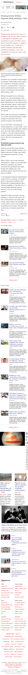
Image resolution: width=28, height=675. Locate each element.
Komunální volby (5, 597)
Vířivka (23, 646)
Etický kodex (19, 664)
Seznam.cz (19, 2)
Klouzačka (19, 644)
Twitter (9, 662)
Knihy (10, 364)
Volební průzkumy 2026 (7, 588)
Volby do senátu (5, 595)
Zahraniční (11, 313)
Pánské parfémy (18, 656)
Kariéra (19, 662)
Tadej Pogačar (18, 592)
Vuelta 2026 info (19, 586)
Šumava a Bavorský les (7, 623)
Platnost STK (18, 629)
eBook (4, 27)
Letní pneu (6, 654)
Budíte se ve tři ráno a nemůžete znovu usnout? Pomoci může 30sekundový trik (18, 326)
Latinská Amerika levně (7, 627)
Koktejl (10, 382)
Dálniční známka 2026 (20, 621)
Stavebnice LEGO (8, 651)
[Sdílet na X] (9, 215)
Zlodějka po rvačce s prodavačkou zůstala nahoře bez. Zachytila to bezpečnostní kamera (17, 377)
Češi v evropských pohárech (17, 639)
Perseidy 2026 (18, 636)
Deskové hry (13, 654)
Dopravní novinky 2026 (20, 623)
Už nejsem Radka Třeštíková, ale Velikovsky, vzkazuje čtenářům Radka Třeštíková (17, 360)
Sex (14, 222)
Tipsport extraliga (5, 607)
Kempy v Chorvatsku (6, 619)
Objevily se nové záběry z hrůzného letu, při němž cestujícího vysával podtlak (20, 486)
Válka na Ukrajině (13, 415)
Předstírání (21, 220)
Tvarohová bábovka (20, 609)
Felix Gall (17, 595)
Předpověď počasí (9, 636)
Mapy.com (18, 633)
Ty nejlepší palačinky (20, 602)
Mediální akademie (9, 664)
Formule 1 (3, 611)
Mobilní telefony (19, 649)
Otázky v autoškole (19, 627)
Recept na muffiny (19, 604)
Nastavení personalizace (14, 667)
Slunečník (13, 644)
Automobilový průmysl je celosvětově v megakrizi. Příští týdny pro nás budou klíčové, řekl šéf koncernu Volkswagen (18, 396)
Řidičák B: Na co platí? (20, 625)
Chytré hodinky (8, 656)
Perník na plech (18, 613)
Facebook (4, 662)
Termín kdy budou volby (7, 592)
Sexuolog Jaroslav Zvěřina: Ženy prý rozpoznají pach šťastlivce (16, 231)
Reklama (14, 662)
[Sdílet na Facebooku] (6, 215)
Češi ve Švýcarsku (5, 625)
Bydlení (11, 347)
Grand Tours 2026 (19, 597)
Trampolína (7, 644)
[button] (14, 64)
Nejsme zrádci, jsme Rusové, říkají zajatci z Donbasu (17, 412)
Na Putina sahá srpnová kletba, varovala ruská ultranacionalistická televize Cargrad (18, 308)
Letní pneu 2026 (19, 619)
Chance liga (4, 602)
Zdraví (10, 329)
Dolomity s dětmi (5, 629)
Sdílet (10, 27)
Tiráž (24, 662)
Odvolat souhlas (18, 665)
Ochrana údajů (8, 665)
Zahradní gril (17, 646)
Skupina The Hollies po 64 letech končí (14, 525)
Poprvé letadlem (5, 621)
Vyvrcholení (4, 222)
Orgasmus (14, 220)
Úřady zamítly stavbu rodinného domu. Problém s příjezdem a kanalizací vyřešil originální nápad (16, 343)
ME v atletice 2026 (5, 609)
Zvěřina (10, 222)
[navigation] (2, 2)
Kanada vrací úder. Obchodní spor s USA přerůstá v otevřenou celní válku (17, 291)
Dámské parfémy (18, 651)
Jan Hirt (17, 590)
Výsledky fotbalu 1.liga (6, 604)
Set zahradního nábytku (7, 646)
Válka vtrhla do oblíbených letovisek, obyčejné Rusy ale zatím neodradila (5, 486)
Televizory (20, 654)
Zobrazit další (13, 280)
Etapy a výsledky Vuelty (20, 588)
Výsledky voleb (5, 590)
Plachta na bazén (19, 641)
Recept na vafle (18, 611)
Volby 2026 (4, 586)
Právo (2, 22)
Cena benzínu (5, 639)
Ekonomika (11, 295)
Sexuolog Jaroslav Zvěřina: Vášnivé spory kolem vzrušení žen (17, 247)
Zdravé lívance (18, 607)
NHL (2, 613)
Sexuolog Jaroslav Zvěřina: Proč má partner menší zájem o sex (17, 264)
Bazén (12, 641)
